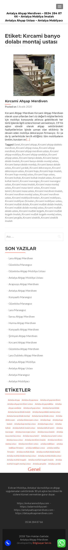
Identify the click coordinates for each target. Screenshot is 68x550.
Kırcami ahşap (29, 144)
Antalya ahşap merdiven (50, 400)
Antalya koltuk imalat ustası (24, 428)
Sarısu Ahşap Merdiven (22, 316)
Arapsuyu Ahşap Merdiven (24, 284)
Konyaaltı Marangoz (20, 297)
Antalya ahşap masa (30, 400)
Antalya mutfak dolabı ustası (49, 456)
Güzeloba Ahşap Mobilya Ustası (27, 271)
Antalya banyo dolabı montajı (18, 416)
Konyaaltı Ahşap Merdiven (24, 329)
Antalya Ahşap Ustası (21, 368)
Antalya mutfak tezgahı (16, 460)
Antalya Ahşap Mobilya (22, 361)
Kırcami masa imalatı (23, 184)
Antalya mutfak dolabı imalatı (48, 452)
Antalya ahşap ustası (31, 408)
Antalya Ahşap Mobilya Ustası (26, 277)
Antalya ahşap (14, 400)
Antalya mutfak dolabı (25, 452)
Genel (17, 144)
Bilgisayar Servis (42, 542)
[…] (28, 139)
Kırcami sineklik (31, 217)
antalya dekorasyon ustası (27, 420)
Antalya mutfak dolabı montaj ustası (21, 456)
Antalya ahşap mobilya (44, 404)
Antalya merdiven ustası (28, 444)
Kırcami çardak (20, 167)
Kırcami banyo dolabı (30, 157)
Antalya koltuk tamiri (45, 428)
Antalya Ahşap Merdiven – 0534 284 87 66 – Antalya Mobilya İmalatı (34, 15)
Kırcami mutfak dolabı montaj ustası (24, 207)
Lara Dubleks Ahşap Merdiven (26, 355)
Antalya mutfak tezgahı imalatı (40, 460)
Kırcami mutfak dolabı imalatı (46, 204)
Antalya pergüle (39, 464)
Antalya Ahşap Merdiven (23, 290)
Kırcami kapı (32, 171)
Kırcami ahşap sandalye (34, 154)
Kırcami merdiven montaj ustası (22, 194)
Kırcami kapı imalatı (50, 171)
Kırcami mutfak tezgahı (31, 210)
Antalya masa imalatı (46, 432)
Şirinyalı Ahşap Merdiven (23, 335)
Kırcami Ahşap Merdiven (26, 101)
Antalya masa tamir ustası (51, 436)
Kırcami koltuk (13, 177)
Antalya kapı (45, 420)
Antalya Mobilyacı (19, 381)
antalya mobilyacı (47, 444)
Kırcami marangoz (30, 181)
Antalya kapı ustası (45, 424)
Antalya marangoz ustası (25, 432)
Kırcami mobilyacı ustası (48, 200)
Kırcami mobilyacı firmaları (19, 200)
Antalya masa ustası (15, 440)
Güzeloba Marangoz (20, 264)
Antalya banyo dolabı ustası (43, 416)
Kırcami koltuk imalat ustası (37, 177)
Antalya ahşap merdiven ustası (20, 404)
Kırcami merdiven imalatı (48, 190)
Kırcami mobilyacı (50, 197)
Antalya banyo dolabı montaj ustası (46, 412)
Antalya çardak (54, 464)
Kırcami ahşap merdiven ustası (32, 151)
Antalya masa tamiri (31, 436)
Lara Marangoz (17, 310)
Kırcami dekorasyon (40, 167)
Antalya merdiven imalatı (35, 440)
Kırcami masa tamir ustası (26, 187)
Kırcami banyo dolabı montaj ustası (39, 161)
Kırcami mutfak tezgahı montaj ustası (41, 214)
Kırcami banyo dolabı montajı (20, 164)
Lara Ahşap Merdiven (21, 258)
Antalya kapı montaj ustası (25, 424)
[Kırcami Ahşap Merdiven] (34, 74)
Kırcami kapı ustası (44, 174)
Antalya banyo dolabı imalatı (19, 412)
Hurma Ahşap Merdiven (22, 322)
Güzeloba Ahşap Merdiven (24, 348)
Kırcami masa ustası (23, 190)
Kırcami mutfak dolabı (17, 204)
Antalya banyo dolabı (51, 408)
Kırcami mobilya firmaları (26, 197)
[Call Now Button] (8, 543)
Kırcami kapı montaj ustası (19, 174)
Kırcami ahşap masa (27, 147)
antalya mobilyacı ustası (35, 448)
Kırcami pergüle (13, 217)
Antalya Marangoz (19, 374)
